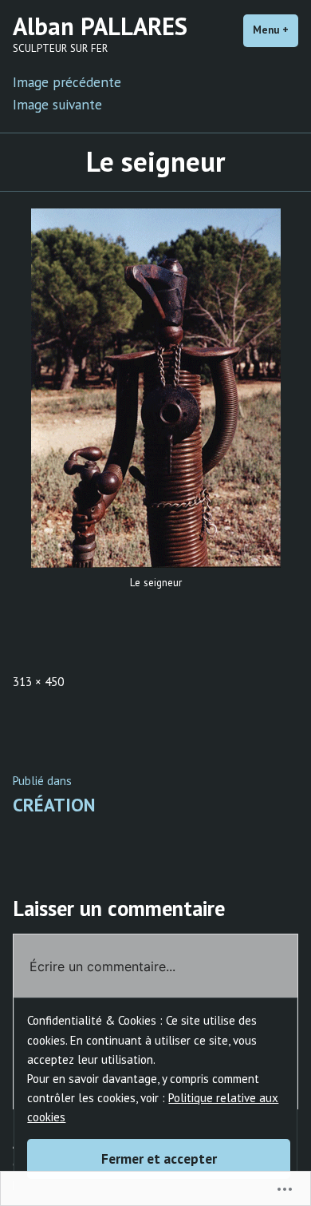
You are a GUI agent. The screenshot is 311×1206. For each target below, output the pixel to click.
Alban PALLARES (100, 26)
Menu (275, 30)
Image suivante (57, 104)
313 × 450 (38, 681)
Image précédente (67, 82)
